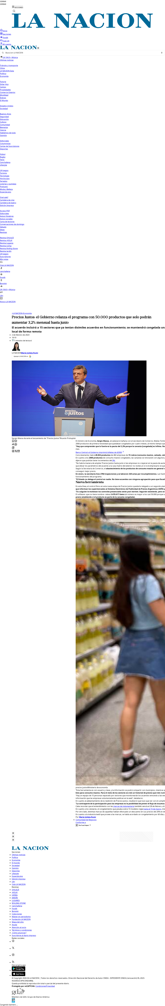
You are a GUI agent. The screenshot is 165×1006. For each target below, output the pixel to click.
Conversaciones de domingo (12, 224)
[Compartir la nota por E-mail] (18, 451)
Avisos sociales (6, 219)
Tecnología (4, 176)
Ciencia (3, 130)
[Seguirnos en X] (13, 948)
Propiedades (5, 89)
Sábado (3, 227)
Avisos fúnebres (7, 216)
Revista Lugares (6, 243)
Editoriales (4, 141)
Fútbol (2, 154)
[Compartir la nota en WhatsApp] (15, 444)
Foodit (5, 37)
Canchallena (5, 162)
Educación (4, 119)
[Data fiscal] (13, 1002)
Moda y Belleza (6, 189)
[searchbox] (82, 52)
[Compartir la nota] (13, 444)
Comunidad (5, 124)
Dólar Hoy (4, 84)
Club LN (6, 41)
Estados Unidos (6, 106)
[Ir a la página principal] (82, 27)
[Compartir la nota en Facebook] (13, 451)
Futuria (3, 81)
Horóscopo (5, 178)
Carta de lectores (7, 221)
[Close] (13, 833)
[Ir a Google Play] (18, 970)
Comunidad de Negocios (86, 820)
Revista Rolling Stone (9, 248)
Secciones (7, 34)
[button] (82, 174)
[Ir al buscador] (14, 11)
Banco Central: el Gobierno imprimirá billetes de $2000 (99, 452)
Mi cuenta (7, 44)
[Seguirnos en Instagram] (13, 955)
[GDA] (18, 994)
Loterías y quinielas (8, 184)
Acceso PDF (5, 211)
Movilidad (4, 95)
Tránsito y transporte (9, 65)
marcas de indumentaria (123, 806)
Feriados (3, 181)
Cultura (3, 122)
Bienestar (4, 127)
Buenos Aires (5, 114)
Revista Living (5, 246)
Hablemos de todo (8, 133)
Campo (3, 87)
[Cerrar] (38, 48)
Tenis (2, 159)
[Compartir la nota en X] (15, 451)
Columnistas (5, 143)
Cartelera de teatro (8, 203)
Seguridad (4, 116)
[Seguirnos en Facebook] (13, 941)
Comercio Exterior (7, 92)
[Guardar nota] (13, 441)
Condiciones (40, 986)
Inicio (5, 31)
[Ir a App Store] (18, 975)
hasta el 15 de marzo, (152, 809)
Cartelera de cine (7, 200)
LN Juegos (4, 170)
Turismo (3, 173)
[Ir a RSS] (13, 962)
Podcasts (4, 186)
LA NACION (17, 313)
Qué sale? (4, 197)
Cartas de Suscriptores (9, 146)
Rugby (2, 157)
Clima (2, 68)
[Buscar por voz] (162, 52)
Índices (3, 98)
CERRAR (3, 1)
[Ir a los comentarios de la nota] (15, 441)
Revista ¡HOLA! (6, 240)
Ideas (2, 229)
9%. (113, 460)
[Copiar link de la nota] (13, 447)
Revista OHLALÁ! (7, 238)
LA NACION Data (7, 71)
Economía (27, 313)
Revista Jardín (5, 251)
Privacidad (50, 986)
